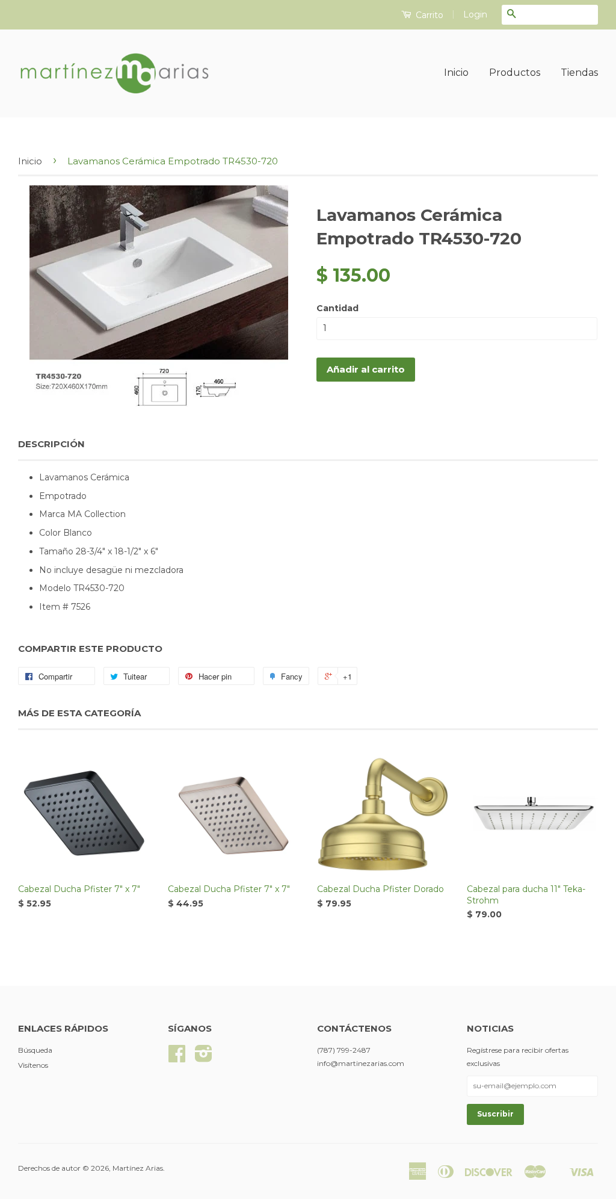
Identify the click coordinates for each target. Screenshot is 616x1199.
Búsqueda (35, 1050)
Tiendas (579, 72)
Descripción (51, 444)
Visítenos (33, 1065)
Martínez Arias (137, 1168)
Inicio (456, 72)
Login (475, 14)
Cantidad (337, 308)
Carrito (428, 15)
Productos (514, 72)
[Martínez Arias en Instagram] (203, 1057)
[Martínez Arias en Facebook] (177, 1057)
